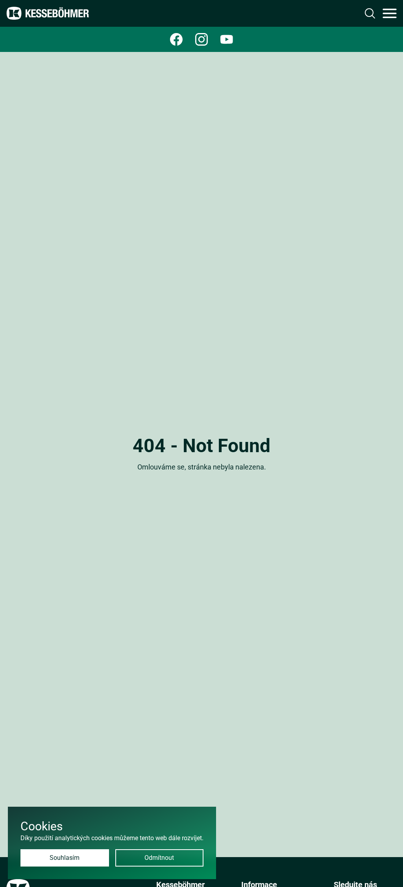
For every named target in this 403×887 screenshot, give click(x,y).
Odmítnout (159, 857)
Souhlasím (64, 857)
